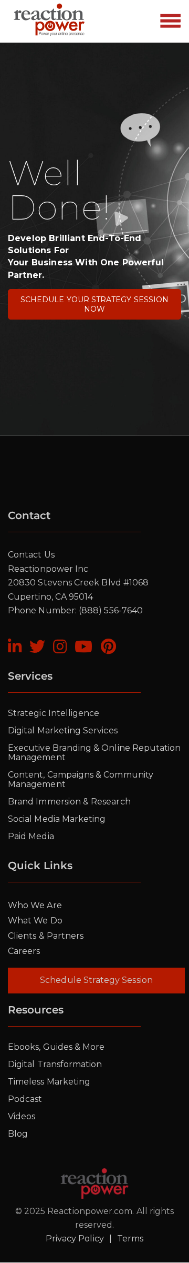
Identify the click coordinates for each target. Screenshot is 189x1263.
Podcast (25, 1099)
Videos (21, 1116)
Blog (18, 1134)
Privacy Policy (75, 1239)
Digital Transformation (55, 1064)
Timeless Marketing (49, 1082)
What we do (35, 921)
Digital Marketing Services (63, 730)
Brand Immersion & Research (69, 802)
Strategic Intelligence (53, 713)
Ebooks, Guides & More (56, 1047)
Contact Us (31, 555)
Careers (24, 951)
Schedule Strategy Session (96, 980)
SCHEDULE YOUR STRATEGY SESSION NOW (94, 304)
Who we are (35, 905)
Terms (130, 1239)
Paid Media (31, 836)
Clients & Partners (45, 936)
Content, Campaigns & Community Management (80, 779)
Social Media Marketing (57, 819)
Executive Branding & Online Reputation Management (94, 752)
